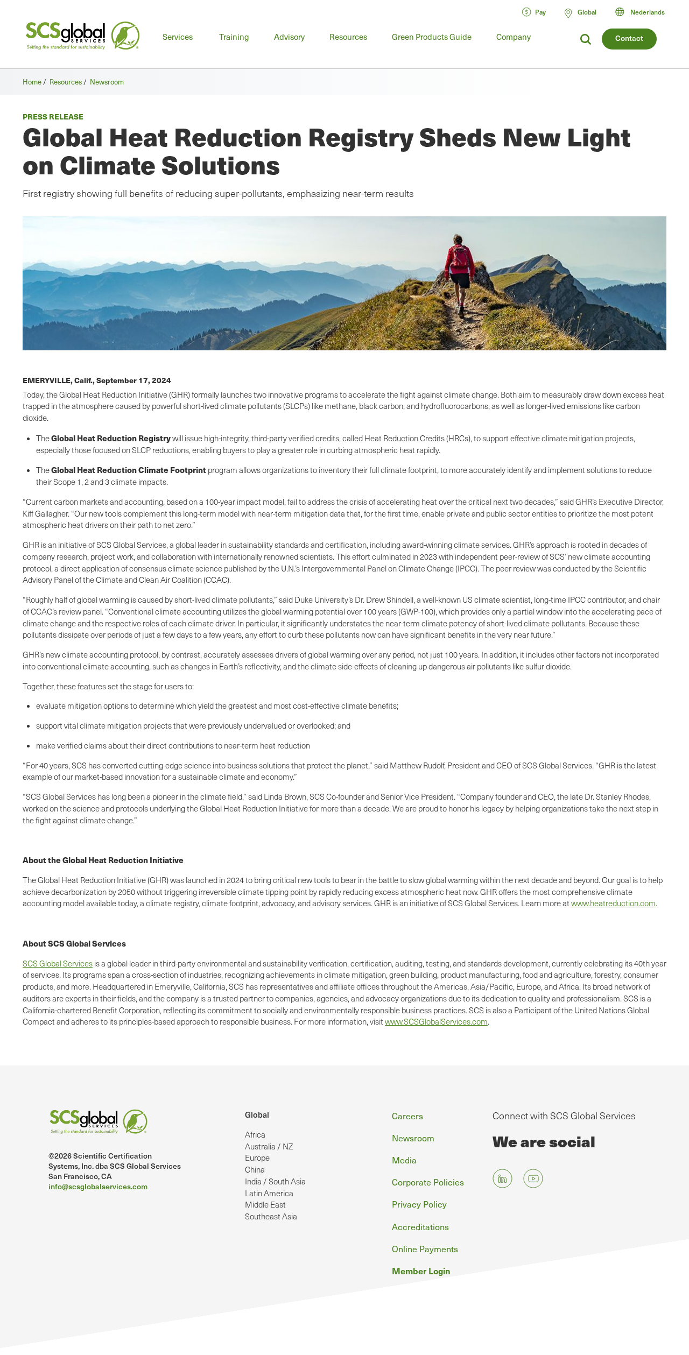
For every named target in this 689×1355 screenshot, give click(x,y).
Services (178, 36)
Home (32, 82)
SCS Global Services (58, 963)
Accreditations (420, 1226)
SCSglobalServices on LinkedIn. (502, 1179)
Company (513, 36)
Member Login (421, 1270)
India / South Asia (275, 1181)
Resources (348, 36)
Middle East (265, 1204)
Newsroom (107, 82)
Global (257, 1114)
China (255, 1169)
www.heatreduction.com (613, 903)
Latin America (269, 1193)
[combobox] (645, 12)
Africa (255, 1134)
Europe (257, 1157)
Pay (540, 12)
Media (404, 1160)
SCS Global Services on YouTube (533, 1179)
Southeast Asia (271, 1216)
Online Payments (425, 1248)
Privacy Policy (419, 1204)
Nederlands (647, 12)
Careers (407, 1115)
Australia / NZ (269, 1146)
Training (234, 36)
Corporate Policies (428, 1182)
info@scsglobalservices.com (97, 1186)
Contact (629, 38)
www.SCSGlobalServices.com (436, 1021)
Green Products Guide (432, 36)
